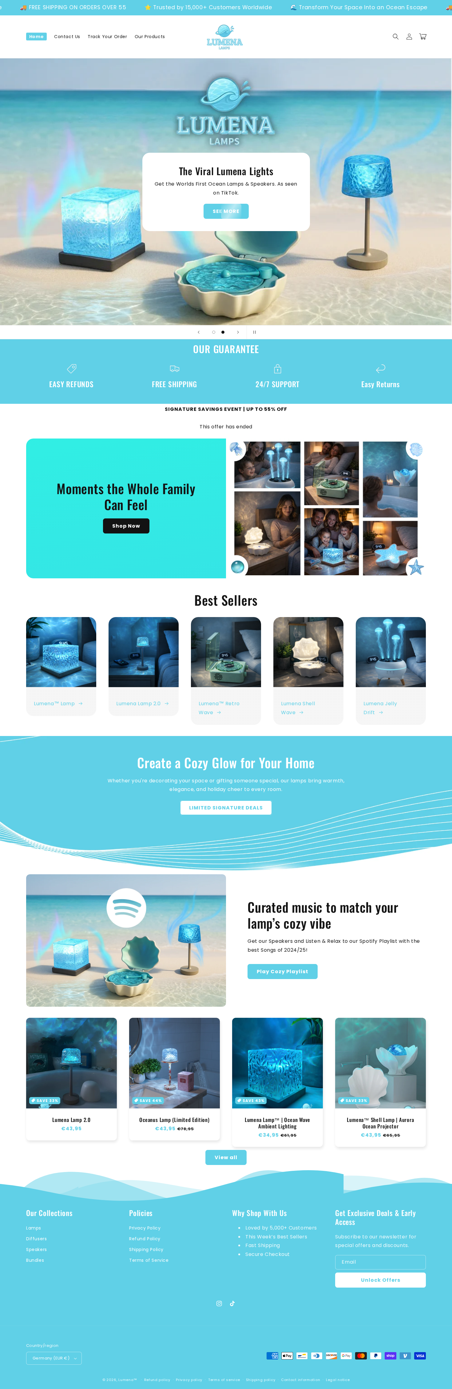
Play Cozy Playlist (282, 971)
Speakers (36, 1249)
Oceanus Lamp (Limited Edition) (174, 1120)
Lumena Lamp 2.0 (138, 703)
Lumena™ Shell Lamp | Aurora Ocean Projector (380, 1123)
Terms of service (224, 1379)
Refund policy (157, 1379)
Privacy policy (189, 1379)
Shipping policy (261, 1379)
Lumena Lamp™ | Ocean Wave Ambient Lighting (278, 1123)
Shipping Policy (146, 1249)
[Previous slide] (198, 332)
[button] (395, 36)
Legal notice (338, 1379)
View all (226, 1157)
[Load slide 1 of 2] (213, 332)
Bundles (35, 1260)
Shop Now (226, 211)
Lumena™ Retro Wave (219, 708)
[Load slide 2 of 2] (223, 332)
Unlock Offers (380, 1280)
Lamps (33, 1228)
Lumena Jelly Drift (380, 708)
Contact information (300, 1379)
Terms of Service (149, 1260)
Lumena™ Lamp (54, 703)
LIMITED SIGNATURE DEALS (226, 807)
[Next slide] (238, 332)
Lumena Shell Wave (298, 708)
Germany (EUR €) (51, 1358)
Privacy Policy (145, 1228)
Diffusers (36, 1239)
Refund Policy (145, 1239)
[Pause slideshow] (253, 332)
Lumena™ (127, 1379)
